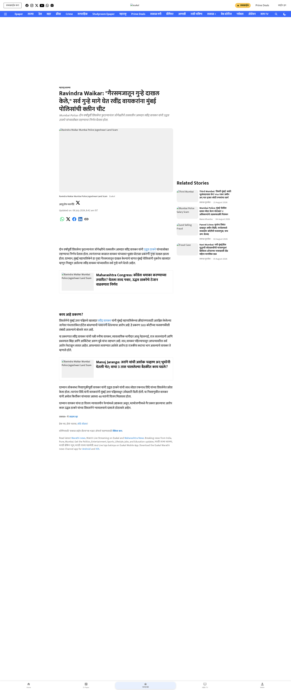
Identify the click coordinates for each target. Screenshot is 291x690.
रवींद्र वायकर (104, 320)
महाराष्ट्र (122, 14)
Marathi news (78, 438)
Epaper (19, 14)
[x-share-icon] (68, 221)
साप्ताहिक (83, 14)
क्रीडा (58, 14)
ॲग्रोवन (252, 14)
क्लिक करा (117, 431)
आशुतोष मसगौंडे (66, 204)
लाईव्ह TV (205, 687)
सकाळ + (211, 14)
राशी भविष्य (196, 14)
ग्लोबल (240, 14)
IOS (97, 449)
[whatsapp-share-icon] (62, 221)
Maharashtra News (134, 438)
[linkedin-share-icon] (80, 221)
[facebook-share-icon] (74, 221)
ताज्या (31, 14)
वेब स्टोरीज (226, 14)
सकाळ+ (262, 687)
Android (86, 449)
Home (29, 687)
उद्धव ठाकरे (150, 249)
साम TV (264, 14)
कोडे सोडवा (82, 424)
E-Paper (86, 687)
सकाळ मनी (155, 14)
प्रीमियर (170, 14)
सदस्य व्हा (73, 417)
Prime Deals (262, 5)
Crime (69, 14)
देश (40, 14)
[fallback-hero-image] (187, 196)
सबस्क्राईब (244, 5)
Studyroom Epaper (103, 14)
